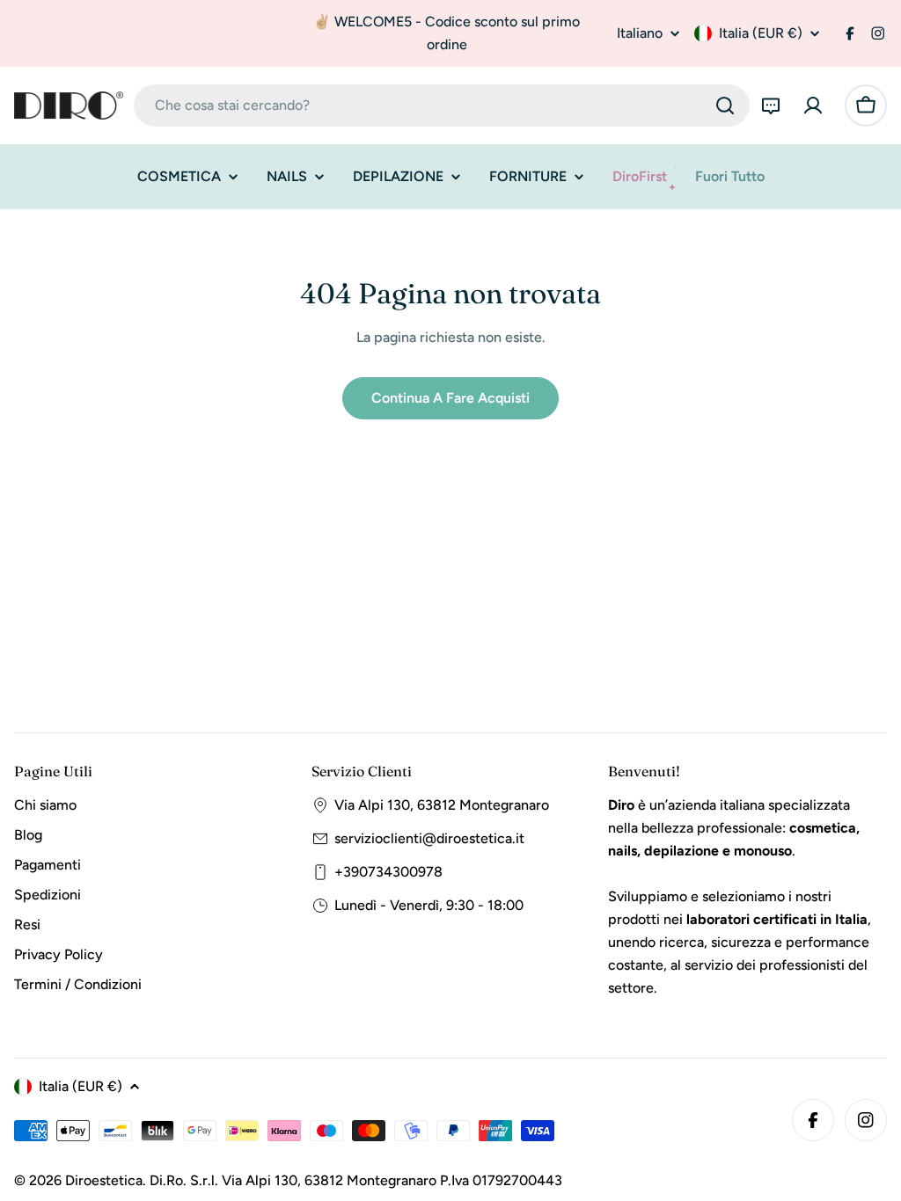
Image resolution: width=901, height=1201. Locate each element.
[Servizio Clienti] (770, 105)
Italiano (640, 33)
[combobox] (442, 105)
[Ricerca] (725, 105)
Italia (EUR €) (760, 33)
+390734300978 (388, 871)
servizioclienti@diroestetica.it (429, 838)
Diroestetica (104, 1180)
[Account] (813, 105)
